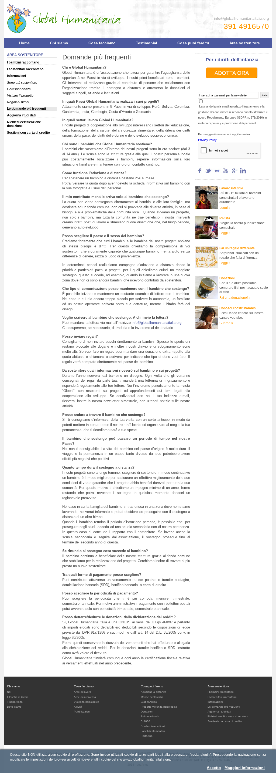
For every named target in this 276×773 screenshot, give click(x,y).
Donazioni (147, 711)
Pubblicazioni (82, 711)
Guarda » (226, 323)
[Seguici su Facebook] (199, 174)
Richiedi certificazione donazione (228, 716)
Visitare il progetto (20, 96)
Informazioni (16, 76)
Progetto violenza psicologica (159, 706)
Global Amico (149, 701)
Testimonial (146, 43)
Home (24, 43)
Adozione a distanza (153, 691)
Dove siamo (14, 706)
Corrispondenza (19, 89)
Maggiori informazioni (245, 767)
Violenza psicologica (86, 701)
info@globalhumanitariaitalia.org (241, 18)
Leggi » (224, 208)
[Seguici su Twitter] (208, 174)
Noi (9, 691)
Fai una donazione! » (234, 298)
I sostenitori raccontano (25, 69)
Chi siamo (59, 43)
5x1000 (145, 721)
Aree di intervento (85, 696)
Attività (78, 706)
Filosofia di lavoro (18, 696)
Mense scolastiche (152, 696)
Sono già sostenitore (22, 83)
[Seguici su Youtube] (225, 174)
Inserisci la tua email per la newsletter (223, 95)
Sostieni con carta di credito (28, 133)
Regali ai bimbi (18, 102)
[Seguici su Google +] (234, 174)
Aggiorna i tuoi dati (21, 115)
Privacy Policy (207, 140)
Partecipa (147, 735)
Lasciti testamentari (153, 731)
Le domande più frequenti (26, 108)
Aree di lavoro (82, 691)
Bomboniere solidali (153, 726)
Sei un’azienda (150, 716)
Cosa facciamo (102, 43)
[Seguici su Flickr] (217, 174)
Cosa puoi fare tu (193, 43)
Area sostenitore (244, 43)
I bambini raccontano (23, 62)
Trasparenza (15, 701)
